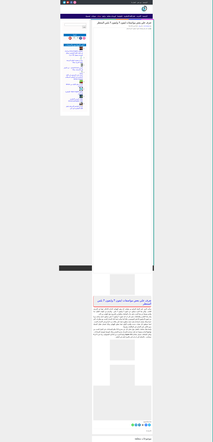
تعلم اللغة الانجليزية (129, 16)
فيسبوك (87, 16)
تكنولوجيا (120, 16)
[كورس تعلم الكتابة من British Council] (81, 81)
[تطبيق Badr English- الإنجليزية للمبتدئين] (81, 89)
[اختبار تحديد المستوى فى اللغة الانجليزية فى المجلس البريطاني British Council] (81, 72)
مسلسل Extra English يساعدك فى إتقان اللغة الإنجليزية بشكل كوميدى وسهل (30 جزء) (74, 53)
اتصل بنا (133, 2)
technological (147, 26)
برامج (104, 16)
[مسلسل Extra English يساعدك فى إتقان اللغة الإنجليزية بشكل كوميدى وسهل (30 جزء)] (81, 48)
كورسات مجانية (111, 16)
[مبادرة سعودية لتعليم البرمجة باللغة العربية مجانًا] (81, 57)
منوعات (93, 16)
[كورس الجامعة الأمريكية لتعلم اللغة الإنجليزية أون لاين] (81, 103)
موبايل (99, 16)
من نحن (139, 2)
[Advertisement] (122, 284)
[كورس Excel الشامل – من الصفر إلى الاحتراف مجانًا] (81, 65)
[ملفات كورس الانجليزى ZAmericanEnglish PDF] (81, 96)
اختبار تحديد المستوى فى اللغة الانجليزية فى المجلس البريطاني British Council (74, 77)
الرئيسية (145, 2)
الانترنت (139, 16)
